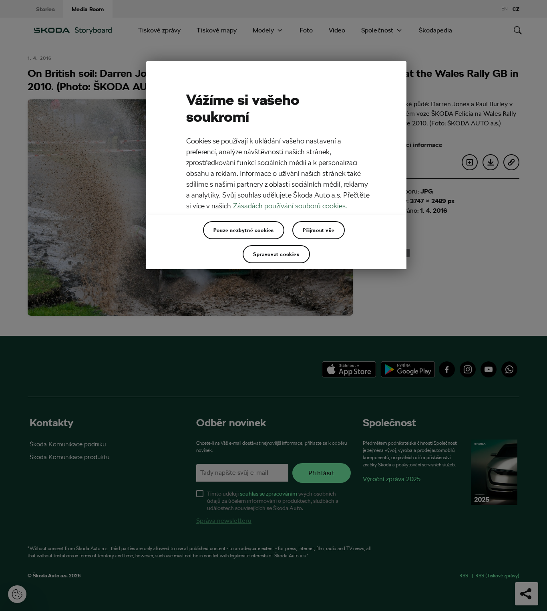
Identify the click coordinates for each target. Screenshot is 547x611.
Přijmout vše (318, 230)
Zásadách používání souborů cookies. (290, 206)
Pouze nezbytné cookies (243, 230)
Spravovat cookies (276, 254)
